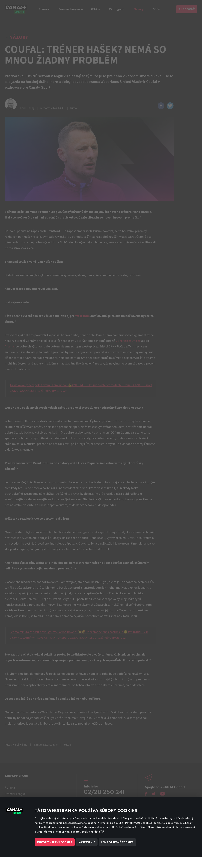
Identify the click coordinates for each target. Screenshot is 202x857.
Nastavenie (86, 842)
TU (102, 832)
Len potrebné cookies (117, 842)
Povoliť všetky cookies (54, 842)
